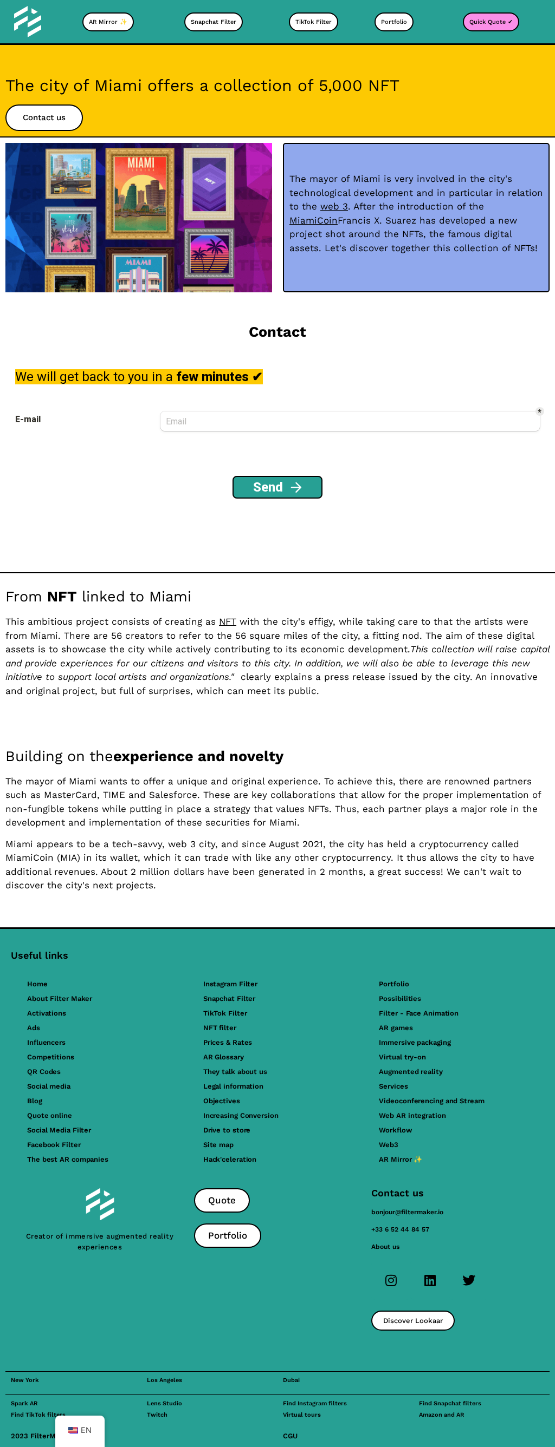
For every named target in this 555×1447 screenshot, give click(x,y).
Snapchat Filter (229, 998)
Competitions (50, 1057)
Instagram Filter (230, 984)
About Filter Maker (59, 998)
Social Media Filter (59, 1130)
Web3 (388, 1145)
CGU (290, 1436)
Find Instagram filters (315, 1403)
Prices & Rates (228, 1042)
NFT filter (219, 1028)
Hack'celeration (230, 1159)
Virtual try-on (402, 1057)
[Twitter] (468, 1280)
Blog (34, 1101)
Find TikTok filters (38, 1414)
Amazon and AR (441, 1414)
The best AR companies (67, 1159)
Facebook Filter (54, 1145)
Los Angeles (164, 1380)
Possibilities (400, 998)
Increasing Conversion (241, 1115)
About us (385, 1246)
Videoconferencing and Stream (431, 1101)
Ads (33, 1028)
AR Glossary (223, 1057)
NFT (227, 621)
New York (25, 1380)
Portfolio (394, 984)
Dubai (291, 1380)
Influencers (46, 1042)
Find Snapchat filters (450, 1403)
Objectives (221, 1101)
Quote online (49, 1115)
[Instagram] (390, 1280)
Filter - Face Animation (419, 1013)
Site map (218, 1145)
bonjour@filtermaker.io (407, 1212)
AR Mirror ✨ (400, 1159)
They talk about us (235, 1072)
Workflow (395, 1130)
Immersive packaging (414, 1042)
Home (37, 984)
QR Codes (44, 1072)
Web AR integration (412, 1115)
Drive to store (227, 1130)
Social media (48, 1086)
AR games (395, 1028)
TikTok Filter (225, 1013)
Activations (46, 1013)
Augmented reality (410, 1072)
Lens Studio (164, 1403)
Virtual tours (302, 1414)
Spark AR (24, 1403)
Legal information (233, 1086)
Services (393, 1086)
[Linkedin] (429, 1280)
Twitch (157, 1414)
